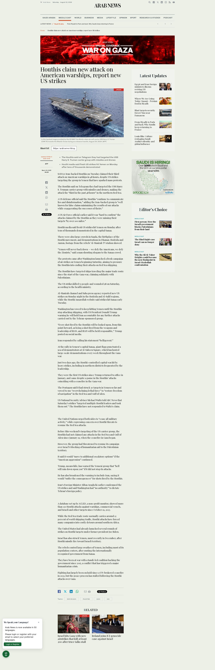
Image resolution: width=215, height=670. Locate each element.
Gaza (98, 599)
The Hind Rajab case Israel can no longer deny (145, 242)
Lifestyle (111, 18)
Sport (133, 18)
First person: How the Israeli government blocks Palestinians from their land (145, 225)
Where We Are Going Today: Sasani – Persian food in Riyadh (146, 101)
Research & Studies (150, 18)
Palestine (86, 599)
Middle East (65, 18)
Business (89, 18)
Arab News (46, 2)
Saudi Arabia (49, 18)
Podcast (167, 18)
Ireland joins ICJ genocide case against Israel (106, 637)
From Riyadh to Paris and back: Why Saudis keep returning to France (145, 126)
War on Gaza (71, 599)
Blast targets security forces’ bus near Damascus (145, 113)
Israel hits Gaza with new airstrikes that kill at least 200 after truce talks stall (72, 638)
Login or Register (12, 644)
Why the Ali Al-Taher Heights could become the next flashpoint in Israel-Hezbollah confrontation (146, 259)
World (77, 18)
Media (100, 18)
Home (42, 30)
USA (108, 599)
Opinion (123, 18)
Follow (47, 214)
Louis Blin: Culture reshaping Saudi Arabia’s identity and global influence (91, 24)
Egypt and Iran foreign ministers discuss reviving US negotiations (146, 88)
